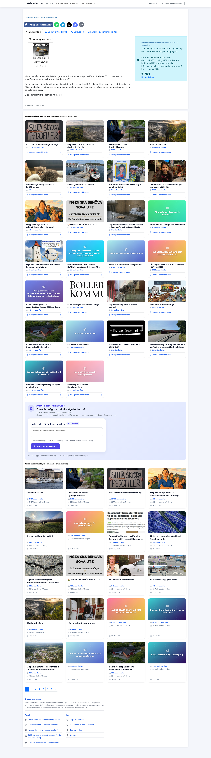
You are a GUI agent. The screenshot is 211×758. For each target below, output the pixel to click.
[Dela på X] (69, 24)
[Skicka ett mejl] (75, 24)
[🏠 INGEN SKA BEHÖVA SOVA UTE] (85, 217)
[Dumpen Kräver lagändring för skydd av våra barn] (44, 379)
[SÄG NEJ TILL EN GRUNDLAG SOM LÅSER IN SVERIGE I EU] (167, 259)
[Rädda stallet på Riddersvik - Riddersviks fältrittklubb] (44, 339)
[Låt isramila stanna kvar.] (85, 337)
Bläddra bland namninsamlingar (70, 3)
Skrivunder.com (34, 3)
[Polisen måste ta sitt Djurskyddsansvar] (126, 139)
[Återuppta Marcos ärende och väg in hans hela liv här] (126, 179)
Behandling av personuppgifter (102, 32)
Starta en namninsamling (172, 3)
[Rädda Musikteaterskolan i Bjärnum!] (126, 257)
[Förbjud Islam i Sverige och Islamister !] (167, 217)
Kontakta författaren (35, 105)
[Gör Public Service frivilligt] (167, 297)
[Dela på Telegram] (62, 24)
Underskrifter (56, 32)
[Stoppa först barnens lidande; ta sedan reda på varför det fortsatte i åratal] (126, 219)
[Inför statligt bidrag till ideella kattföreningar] (44, 179)
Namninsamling (33, 32)
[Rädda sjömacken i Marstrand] (85, 177)
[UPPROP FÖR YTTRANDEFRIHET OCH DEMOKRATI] (126, 339)
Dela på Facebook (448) (40, 24)
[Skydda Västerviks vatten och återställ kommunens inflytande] (44, 259)
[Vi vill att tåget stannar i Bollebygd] (85, 297)
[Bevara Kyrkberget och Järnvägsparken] (85, 379)
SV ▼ (51, 3)
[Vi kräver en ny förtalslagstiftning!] (44, 137)
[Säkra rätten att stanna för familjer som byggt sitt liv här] (167, 179)
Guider (28, 715)
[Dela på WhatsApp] (56, 24)
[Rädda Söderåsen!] (167, 137)
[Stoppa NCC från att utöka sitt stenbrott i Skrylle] (85, 139)
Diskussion (78, 32)
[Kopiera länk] (81, 24)
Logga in (153, 3)
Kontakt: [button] (89, 3)
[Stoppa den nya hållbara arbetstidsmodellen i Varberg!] (44, 219)
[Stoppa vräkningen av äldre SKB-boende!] (126, 299)
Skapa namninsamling (47, 446)
